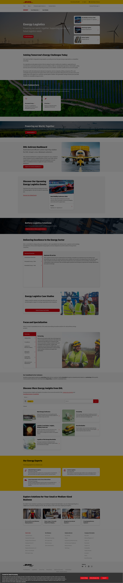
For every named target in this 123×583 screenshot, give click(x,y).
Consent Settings (84, 578)
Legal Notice (23, 581)
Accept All (104, 578)
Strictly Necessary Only (94, 578)
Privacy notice (18, 581)
